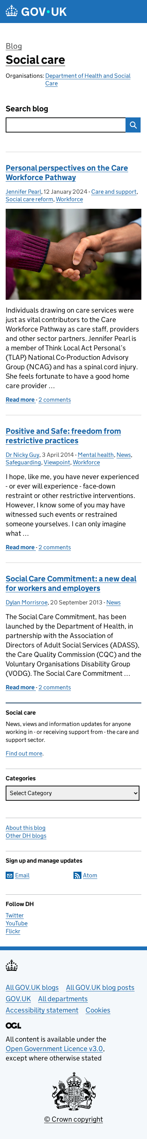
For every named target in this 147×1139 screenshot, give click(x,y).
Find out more (24, 753)
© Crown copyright (73, 1119)
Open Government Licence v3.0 (54, 1048)
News (123, 454)
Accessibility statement (42, 1010)
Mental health (96, 454)
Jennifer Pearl (23, 191)
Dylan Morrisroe (26, 602)
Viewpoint (57, 462)
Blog (14, 46)
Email (22, 875)
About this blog (26, 827)
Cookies (98, 1010)
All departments (63, 998)
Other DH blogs (26, 835)
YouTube (17, 923)
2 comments (54, 399)
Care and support (113, 191)
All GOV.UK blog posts (100, 987)
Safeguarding (23, 462)
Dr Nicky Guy (22, 454)
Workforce (69, 199)
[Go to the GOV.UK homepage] (36, 11)
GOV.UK (18, 998)
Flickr (13, 931)
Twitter (15, 915)
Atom (90, 875)
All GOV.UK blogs (32, 987)
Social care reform (29, 199)
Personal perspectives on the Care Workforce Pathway (67, 172)
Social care (35, 59)
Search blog (27, 109)
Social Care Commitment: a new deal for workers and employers (71, 583)
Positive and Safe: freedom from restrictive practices (63, 435)
